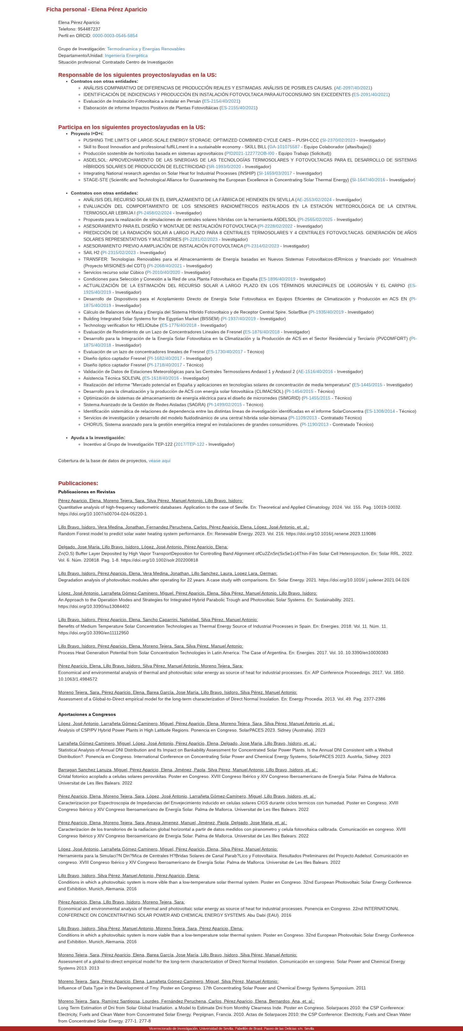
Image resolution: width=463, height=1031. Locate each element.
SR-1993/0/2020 (224, 166)
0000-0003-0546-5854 (115, 35)
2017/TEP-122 (189, 444)
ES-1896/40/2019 (277, 278)
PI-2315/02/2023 (119, 252)
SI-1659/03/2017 (275, 173)
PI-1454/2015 (299, 391)
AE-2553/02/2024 (314, 199)
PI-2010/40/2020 (163, 272)
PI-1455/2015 (316, 397)
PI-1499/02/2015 (225, 404)
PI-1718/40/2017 (165, 364)
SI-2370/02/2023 (338, 140)
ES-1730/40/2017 (225, 351)
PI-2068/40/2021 (165, 265)
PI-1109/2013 (303, 417)
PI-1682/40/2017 (165, 358)
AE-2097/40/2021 (353, 87)
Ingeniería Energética (126, 55)
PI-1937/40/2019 (239, 318)
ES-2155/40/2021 (238, 107)
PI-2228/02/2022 (276, 226)
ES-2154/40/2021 (221, 101)
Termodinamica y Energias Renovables (146, 48)
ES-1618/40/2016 (161, 378)
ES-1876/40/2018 (262, 331)
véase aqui (159, 460)
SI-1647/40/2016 (368, 179)
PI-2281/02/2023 (201, 239)
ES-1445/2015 (368, 384)
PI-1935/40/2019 (327, 311)
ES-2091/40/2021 (370, 94)
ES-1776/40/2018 (179, 325)
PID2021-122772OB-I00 (250, 153)
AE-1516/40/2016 (315, 371)
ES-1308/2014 (380, 411)
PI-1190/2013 (315, 424)
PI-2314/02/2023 (262, 245)
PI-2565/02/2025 (316, 219)
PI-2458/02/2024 (155, 212)
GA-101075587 (284, 146)
